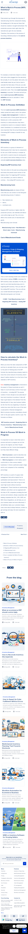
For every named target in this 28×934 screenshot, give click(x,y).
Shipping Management (19, 887)
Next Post (23, 534)
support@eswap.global (19, 903)
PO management (18, 885)
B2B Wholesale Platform (19, 873)
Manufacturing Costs (10, 550)
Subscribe (24, 863)
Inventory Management (19, 878)
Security (3, 890)
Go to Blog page (9, 527)
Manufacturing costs (7, 190)
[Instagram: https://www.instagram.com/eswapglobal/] (14, 916)
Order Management (18, 883)
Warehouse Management (20, 890)
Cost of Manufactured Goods (12, 552)
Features (3, 871)
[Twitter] (4, 517)
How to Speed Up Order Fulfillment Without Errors (6, 909)
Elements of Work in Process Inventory (13, 545)
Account (26, 2)
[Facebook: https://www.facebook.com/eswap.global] (5, 916)
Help (2, 885)
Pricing (2, 875)
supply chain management (10, 115)
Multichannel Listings (19, 880)
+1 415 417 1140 (17, 900)
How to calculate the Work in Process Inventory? (13, 556)
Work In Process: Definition (10, 543)
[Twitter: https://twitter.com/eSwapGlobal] (23, 916)
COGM (15, 279)
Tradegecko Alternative (6, 878)
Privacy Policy (4, 892)
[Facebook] (2, 517)
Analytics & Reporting (19, 871)
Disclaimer (3, 887)
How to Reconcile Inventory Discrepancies (6, 904)
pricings (5, 510)
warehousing (23, 487)
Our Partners (4, 883)
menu (2, 2)
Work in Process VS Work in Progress (13, 559)
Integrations (4, 873)
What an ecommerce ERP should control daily (7, 901)
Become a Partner (5, 880)
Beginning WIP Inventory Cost (12, 548)
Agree (14, 930)
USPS (21, 497)
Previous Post (5, 534)
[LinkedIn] (6, 517)
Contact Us (3, 894)
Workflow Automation (19, 892)
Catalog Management (19, 875)
